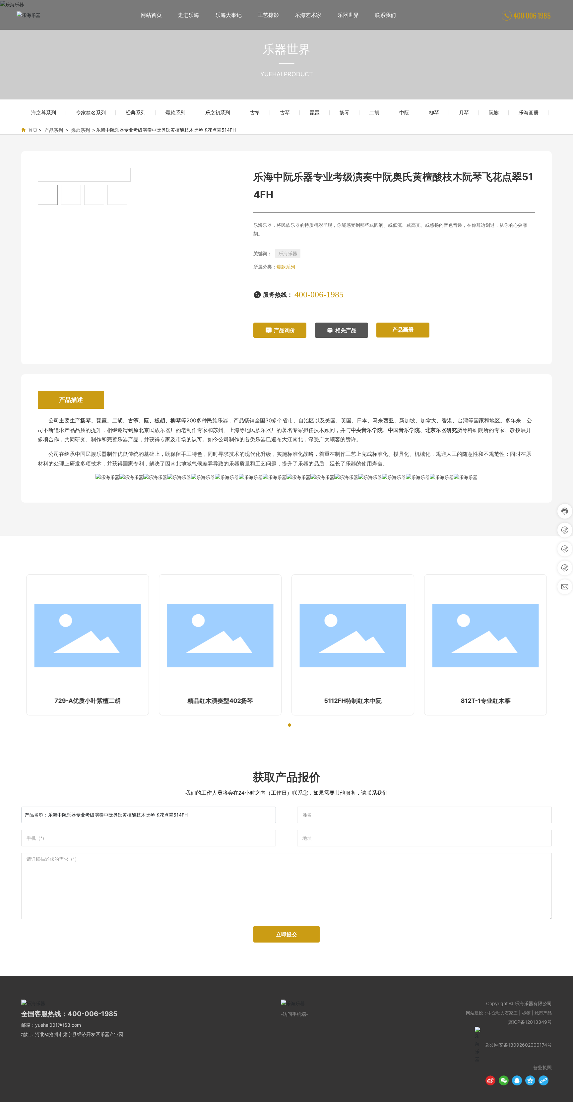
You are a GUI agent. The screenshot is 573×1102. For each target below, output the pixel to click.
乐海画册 (529, 112)
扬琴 (345, 112)
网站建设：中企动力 (485, 1012)
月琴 (464, 112)
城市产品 (543, 1012)
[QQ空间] (530, 1080)
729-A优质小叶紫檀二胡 (88, 700)
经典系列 (136, 112)
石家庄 (511, 1012)
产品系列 (53, 130)
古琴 (285, 112)
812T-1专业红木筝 (485, 700)
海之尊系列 (43, 112)
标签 (526, 1012)
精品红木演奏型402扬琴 (220, 700)
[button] (283, 725)
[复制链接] (543, 1080)
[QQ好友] (517, 1080)
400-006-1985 (532, 15)
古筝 (255, 112)
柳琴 (434, 112)
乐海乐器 (288, 253)
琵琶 (315, 112)
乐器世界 (286, 49)
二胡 (374, 112)
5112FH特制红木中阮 (353, 700)
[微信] (504, 1080)
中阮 (404, 112)
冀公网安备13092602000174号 (518, 1045)
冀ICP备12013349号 (530, 1022)
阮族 (494, 112)
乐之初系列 (217, 112)
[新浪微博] (490, 1080)
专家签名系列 (91, 112)
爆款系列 (175, 112)
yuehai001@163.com (58, 1025)
